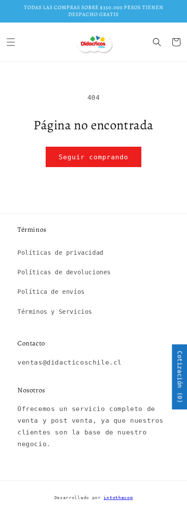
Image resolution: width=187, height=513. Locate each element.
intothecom (118, 497)
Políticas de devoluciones (64, 272)
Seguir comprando (93, 157)
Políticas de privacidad (60, 252)
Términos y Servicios (54, 311)
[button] (10, 42)
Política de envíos (51, 291)
